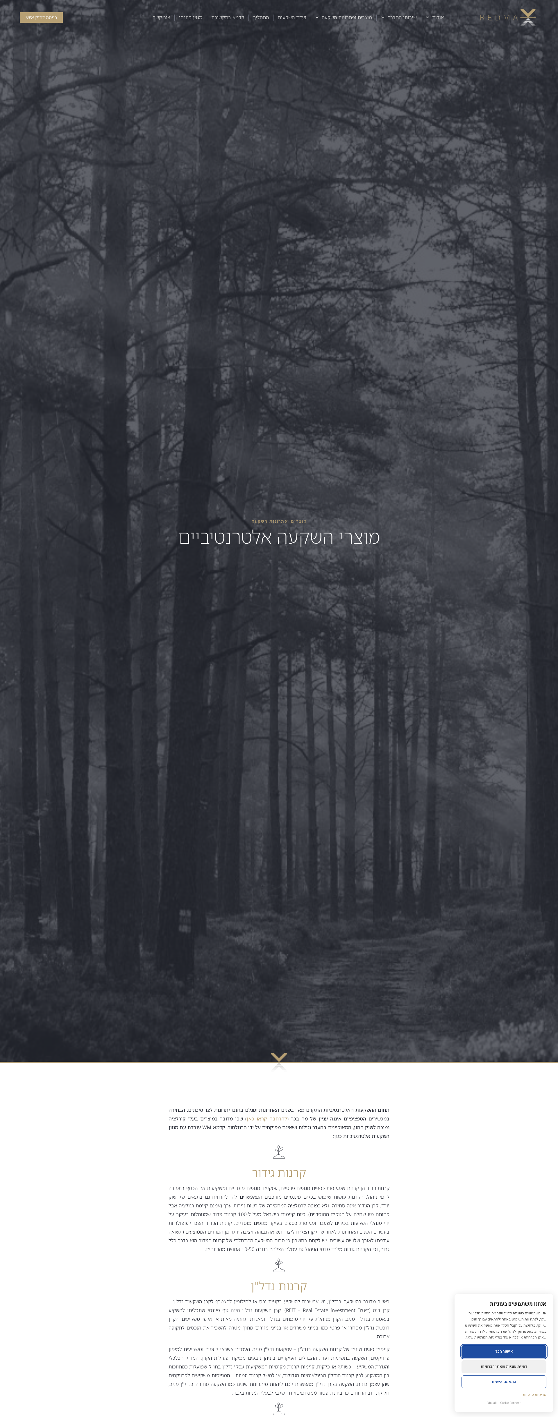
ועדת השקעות (292, 17)
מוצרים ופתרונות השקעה (347, 17)
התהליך (261, 17)
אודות (438, 17)
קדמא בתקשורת (227, 17)
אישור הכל (504, 1351)
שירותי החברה (402, 17)
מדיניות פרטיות (534, 1394)
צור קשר (161, 17)
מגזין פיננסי (190, 17)
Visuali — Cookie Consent (504, 1403)
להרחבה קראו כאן (267, 1118)
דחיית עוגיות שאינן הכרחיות (504, 1366)
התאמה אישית (504, 1381)
